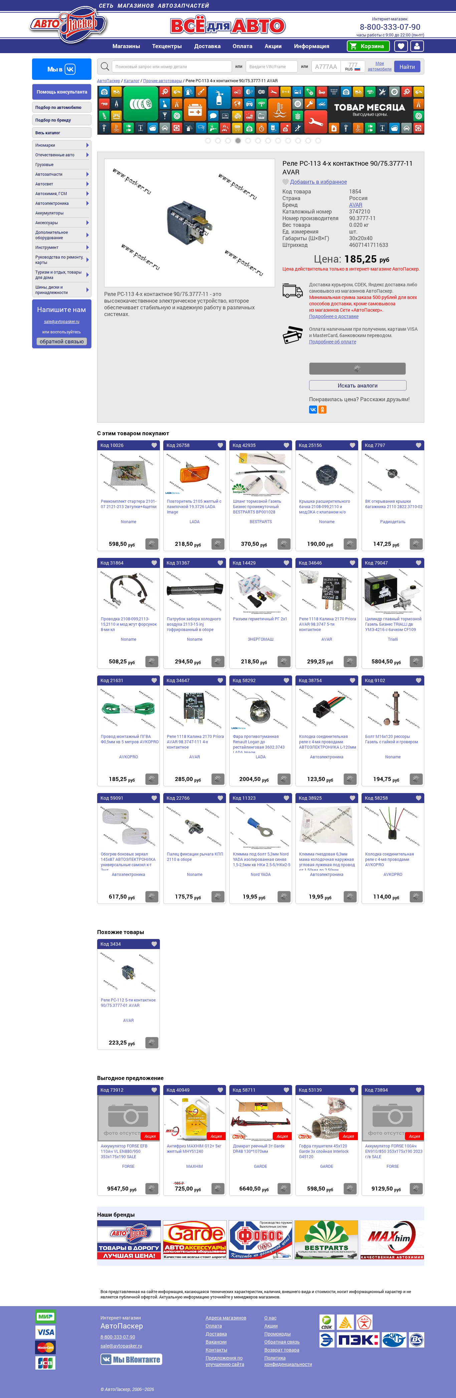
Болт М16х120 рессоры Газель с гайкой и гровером (391, 739)
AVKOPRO (128, 756)
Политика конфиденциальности (288, 1361)
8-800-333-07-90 (390, 26)
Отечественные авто (54, 154)
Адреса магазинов (226, 1317)
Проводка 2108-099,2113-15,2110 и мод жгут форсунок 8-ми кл (129, 624)
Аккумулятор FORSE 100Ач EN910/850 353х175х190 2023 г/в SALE (394, 1151)
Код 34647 (178, 680)
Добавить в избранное (318, 181)
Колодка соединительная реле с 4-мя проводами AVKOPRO (389, 859)
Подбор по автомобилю (58, 107)
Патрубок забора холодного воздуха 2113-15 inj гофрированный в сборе (194, 624)
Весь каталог (47, 132)
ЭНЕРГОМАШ (260, 639)
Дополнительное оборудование (51, 234)
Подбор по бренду (53, 120)
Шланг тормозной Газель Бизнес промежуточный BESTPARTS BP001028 (257, 506)
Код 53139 (310, 1090)
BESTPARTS (261, 521)
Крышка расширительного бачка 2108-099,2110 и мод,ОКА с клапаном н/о (324, 506)
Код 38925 (310, 798)
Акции (271, 1326)
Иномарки (45, 145)
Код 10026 (112, 445)
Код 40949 (178, 1090)
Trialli (393, 639)
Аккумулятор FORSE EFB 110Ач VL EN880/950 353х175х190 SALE (124, 1151)
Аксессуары (46, 222)
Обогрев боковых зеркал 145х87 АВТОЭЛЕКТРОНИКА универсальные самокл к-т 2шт (128, 861)
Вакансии (216, 1342)
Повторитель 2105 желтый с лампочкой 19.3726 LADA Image (194, 506)
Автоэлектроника (52, 203)
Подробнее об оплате (332, 341)
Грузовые (44, 164)
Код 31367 (178, 563)
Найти (407, 66)
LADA (195, 521)
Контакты (216, 1350)
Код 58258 (376, 798)
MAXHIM (194, 1166)
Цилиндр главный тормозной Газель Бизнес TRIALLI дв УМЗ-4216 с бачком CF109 (393, 624)
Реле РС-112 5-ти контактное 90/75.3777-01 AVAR (128, 1002)
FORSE (128, 1166)
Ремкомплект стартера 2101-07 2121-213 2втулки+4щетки (129, 503)
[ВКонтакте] (313, 410)
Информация (311, 46)
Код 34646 (310, 563)
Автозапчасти (48, 174)
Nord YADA (261, 874)
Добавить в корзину (357, 368)
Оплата (242, 46)
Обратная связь (282, 1342)
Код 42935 (244, 445)
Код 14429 (244, 563)
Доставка (207, 46)
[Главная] (68, 24)
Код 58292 (244, 680)
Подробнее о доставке (334, 316)
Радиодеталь (393, 521)
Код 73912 (112, 1090)
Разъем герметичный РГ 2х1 (260, 618)
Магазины (126, 46)
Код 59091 (112, 798)
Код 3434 (110, 944)
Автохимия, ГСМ (51, 193)
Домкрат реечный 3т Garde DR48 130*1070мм (258, 1148)
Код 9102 (375, 680)
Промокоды (277, 1334)
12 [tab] (324, 138)
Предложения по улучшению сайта (225, 1361)
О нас (270, 1317)
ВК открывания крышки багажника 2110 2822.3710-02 (394, 503)
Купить (152, 544)
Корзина (372, 46)
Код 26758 (178, 445)
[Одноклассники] (322, 410)
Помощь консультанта (62, 92)
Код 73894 (376, 1090)
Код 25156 (310, 445)
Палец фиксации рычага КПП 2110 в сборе (195, 856)
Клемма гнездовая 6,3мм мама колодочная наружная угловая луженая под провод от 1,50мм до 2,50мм (327, 861)
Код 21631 (112, 680)
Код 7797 (375, 445)
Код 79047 (376, 563)
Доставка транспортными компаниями (371, 1331)
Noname (128, 521)
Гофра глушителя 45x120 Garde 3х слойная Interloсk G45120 (324, 1151)
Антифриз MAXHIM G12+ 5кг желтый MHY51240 (194, 1148)
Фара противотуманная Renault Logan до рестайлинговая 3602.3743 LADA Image (259, 743)
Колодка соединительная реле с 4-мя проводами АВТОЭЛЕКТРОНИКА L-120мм (327, 742)
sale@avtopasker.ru (61, 321)
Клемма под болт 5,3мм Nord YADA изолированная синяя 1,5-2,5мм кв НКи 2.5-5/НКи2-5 (261, 859)
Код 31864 (112, 563)
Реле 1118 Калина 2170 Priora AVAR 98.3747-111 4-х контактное (195, 742)
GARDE (260, 1166)
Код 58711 (244, 1090)
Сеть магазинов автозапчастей (154, 5)
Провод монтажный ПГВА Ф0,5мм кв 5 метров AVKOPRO (130, 739)
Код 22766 (178, 798)
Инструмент (46, 247)
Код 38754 (310, 680)
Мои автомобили (380, 65)
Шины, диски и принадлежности (51, 289)
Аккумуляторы (49, 212)
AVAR (356, 204)
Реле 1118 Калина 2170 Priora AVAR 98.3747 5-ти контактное (327, 624)
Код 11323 (244, 798)
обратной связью (62, 341)
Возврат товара (281, 1350)
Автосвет (44, 183)
